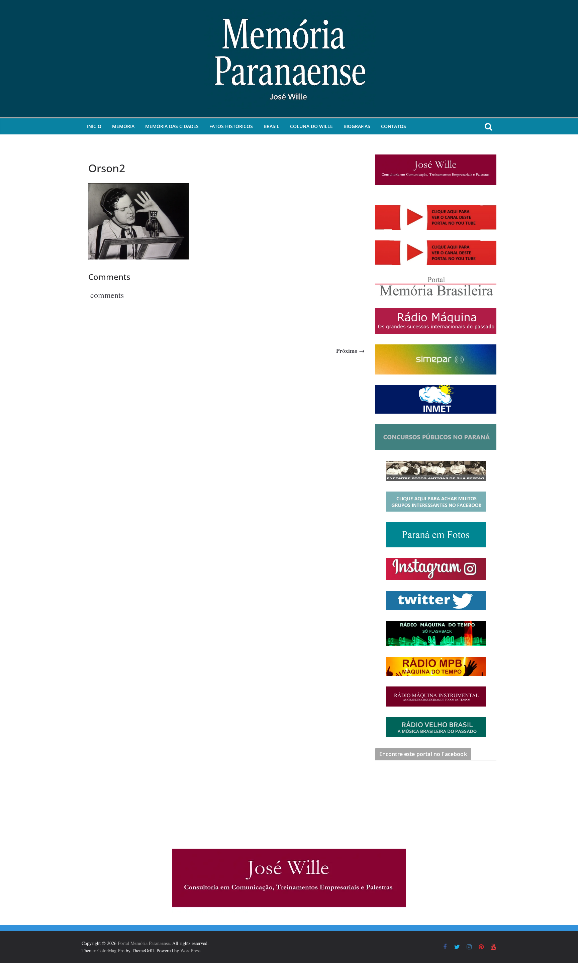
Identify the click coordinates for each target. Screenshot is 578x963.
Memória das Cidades (172, 126)
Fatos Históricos (231, 126)
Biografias (357, 126)
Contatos (393, 126)
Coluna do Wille (311, 126)
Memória (123, 126)
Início (94, 126)
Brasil (271, 126)
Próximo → (350, 350)
